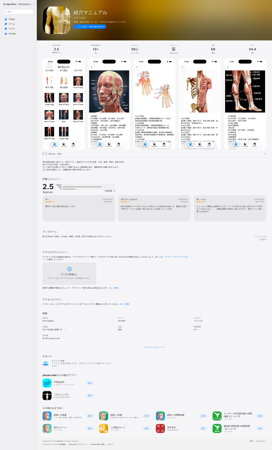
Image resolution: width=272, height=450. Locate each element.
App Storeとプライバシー (78, 444)
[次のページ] (269, 104)
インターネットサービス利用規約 (54, 444)
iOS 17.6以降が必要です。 (53, 329)
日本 (251, 441)
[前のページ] (40, 104)
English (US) (260, 441)
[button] (18, 19)
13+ (195, 329)
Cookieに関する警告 (97, 444)
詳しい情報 (113, 288)
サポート (111, 444)
